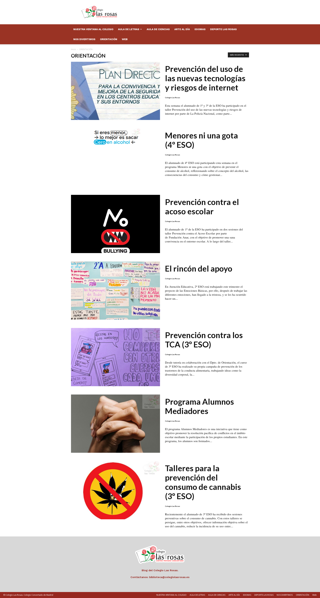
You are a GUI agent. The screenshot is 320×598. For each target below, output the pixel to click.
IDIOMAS (200, 29)
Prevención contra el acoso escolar (202, 206)
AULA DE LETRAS (128, 29)
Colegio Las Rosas (172, 98)
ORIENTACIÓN (108, 39)
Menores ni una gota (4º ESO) (201, 140)
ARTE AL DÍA (182, 29)
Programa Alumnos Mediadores (199, 406)
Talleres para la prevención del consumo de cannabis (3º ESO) (203, 482)
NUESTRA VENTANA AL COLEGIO (93, 29)
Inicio (73, 49)
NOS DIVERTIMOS (84, 39)
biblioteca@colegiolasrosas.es (169, 577)
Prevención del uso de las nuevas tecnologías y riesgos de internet (205, 78)
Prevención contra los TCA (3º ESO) (204, 339)
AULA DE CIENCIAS (158, 29)
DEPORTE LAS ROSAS (223, 29)
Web (125, 39)
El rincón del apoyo (198, 268)
